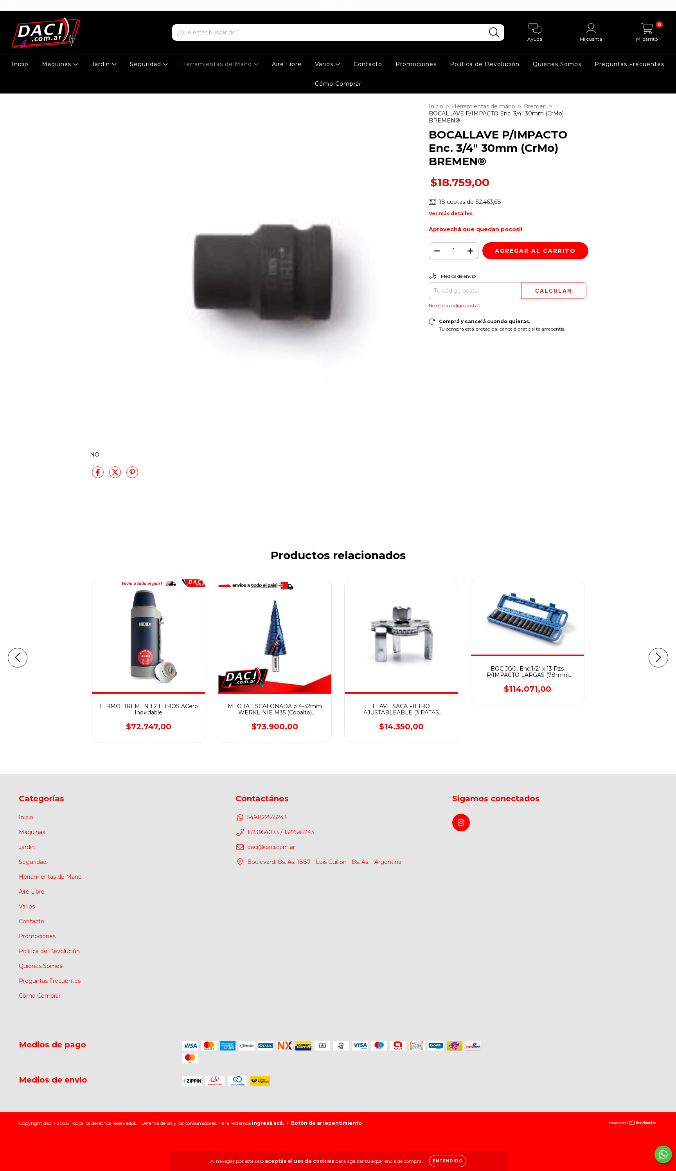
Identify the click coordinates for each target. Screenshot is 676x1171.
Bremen (535, 106)
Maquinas (57, 64)
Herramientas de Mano (217, 64)
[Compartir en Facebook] (98, 475)
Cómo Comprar (338, 83)
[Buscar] (494, 32)
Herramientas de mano (483, 106)
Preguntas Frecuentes (629, 64)
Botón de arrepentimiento (326, 1123)
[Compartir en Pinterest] (132, 475)
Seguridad (146, 64)
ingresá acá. (268, 1123)
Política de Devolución (485, 64)
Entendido (448, 1161)
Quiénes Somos (557, 64)
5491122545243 (267, 817)
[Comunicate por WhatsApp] (663, 1154)
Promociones (416, 64)
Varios (325, 64)
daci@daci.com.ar (271, 847)
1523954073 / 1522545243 (280, 832)
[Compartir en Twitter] (115, 475)
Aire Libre (287, 64)
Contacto (368, 64)
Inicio (20, 64)
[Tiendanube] (632, 1124)
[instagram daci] (11, 5)
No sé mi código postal (454, 305)
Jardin (102, 64)
